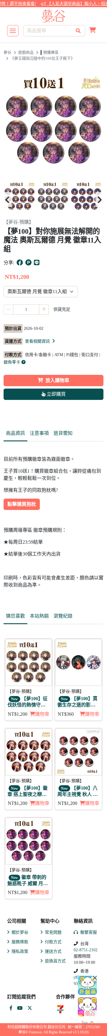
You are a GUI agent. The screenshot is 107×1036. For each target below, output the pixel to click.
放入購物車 (57, 380)
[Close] (95, 978)
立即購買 (55, 394)
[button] (92, 30)
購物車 (42, 714)
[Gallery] (53, 199)
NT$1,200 (17, 714)
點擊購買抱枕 (21, 504)
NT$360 (66, 714)
